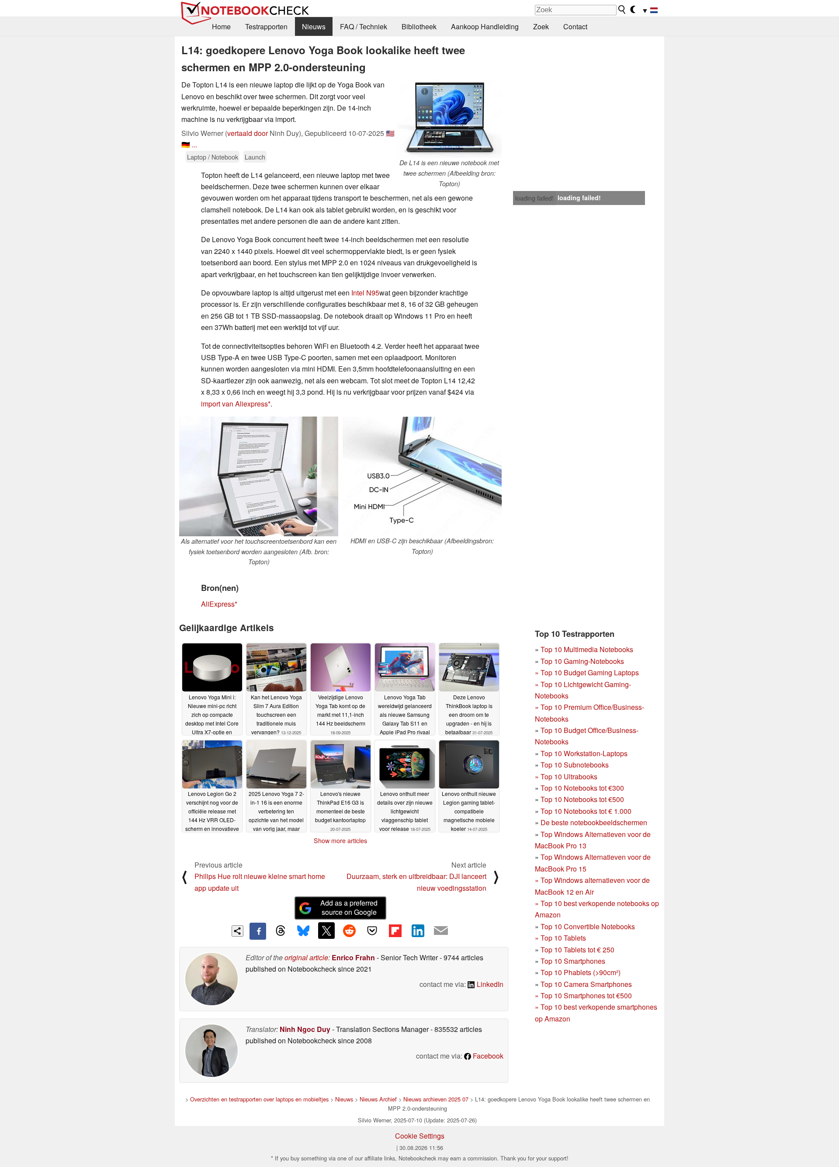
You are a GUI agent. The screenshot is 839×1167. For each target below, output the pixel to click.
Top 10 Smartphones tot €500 (583, 995)
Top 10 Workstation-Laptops (584, 753)
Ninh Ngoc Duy (305, 1029)
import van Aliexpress (234, 404)
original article (306, 957)
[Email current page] (441, 931)
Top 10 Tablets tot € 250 (577, 950)
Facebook (487, 1056)
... (194, 144)
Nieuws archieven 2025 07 (435, 1099)
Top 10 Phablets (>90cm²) (581, 972)
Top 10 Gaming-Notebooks (582, 661)
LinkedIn (489, 984)
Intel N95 (365, 293)
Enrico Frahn (353, 957)
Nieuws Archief (378, 1099)
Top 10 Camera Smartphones (586, 984)
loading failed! (534, 198)
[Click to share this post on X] (326, 930)
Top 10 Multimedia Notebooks (587, 649)
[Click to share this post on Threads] (280, 931)
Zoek (541, 26)
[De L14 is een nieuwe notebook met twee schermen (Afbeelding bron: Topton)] (449, 118)
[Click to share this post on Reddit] (349, 930)
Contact (575, 26)
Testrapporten (266, 26)
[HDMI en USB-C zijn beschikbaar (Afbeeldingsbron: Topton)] (422, 476)
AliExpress (218, 604)
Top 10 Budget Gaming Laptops (587, 672)
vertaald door (247, 133)
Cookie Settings (419, 1136)
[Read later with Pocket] (372, 930)
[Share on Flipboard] (395, 930)
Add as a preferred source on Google (349, 907)
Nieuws (314, 26)
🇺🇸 (390, 133)
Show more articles (340, 840)
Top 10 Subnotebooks (575, 765)
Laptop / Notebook (212, 156)
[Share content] (237, 931)
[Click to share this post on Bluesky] (303, 931)
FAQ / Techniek (363, 26)
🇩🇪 (185, 144)
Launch (255, 156)
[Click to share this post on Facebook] (258, 931)
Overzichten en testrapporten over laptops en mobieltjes (259, 1099)
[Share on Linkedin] (417, 930)
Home (221, 26)
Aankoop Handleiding (485, 26)
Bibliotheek (419, 26)
